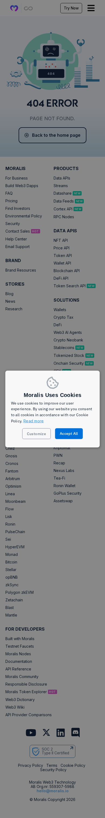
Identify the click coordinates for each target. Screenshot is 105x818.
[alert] (52, 409)
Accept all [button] (69, 433)
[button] (36, 433)
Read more (33, 420)
